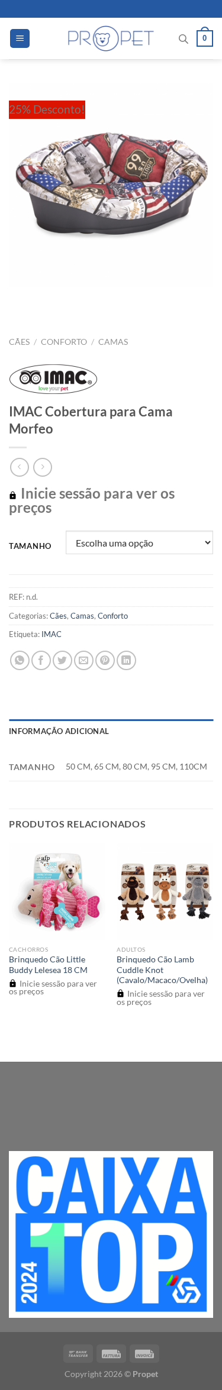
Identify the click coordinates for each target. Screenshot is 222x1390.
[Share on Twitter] (62, 660)
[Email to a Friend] (84, 660)
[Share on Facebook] (41, 660)
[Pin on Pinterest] (105, 660)
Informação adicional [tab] (59, 731)
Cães (19, 342)
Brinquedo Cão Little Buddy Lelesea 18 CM (48, 965)
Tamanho (30, 546)
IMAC (51, 634)
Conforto (64, 342)
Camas (113, 342)
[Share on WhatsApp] (20, 660)
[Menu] (20, 39)
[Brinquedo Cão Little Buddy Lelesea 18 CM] (57, 891)
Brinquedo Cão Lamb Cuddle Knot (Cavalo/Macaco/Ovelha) (162, 970)
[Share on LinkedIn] (126, 660)
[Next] (53, 298)
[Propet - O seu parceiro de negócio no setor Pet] (111, 38)
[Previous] (20, 298)
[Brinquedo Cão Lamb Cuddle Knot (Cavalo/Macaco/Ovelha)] (165, 891)
